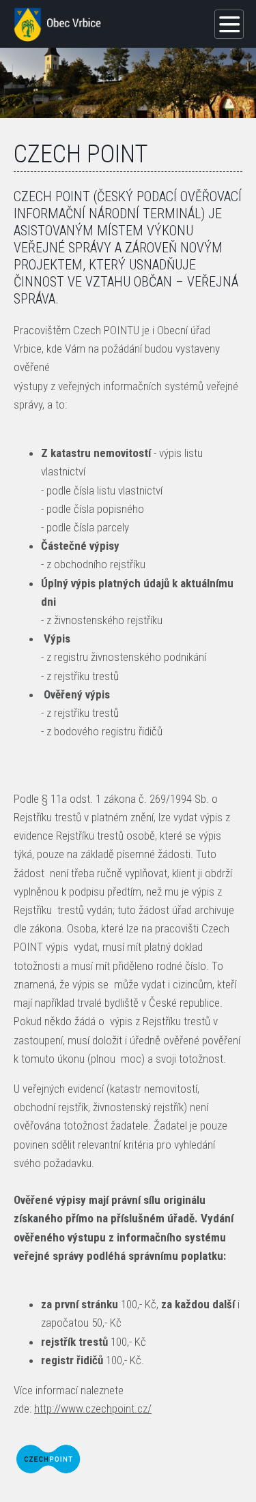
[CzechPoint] (48, 1459)
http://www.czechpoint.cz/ (93, 1408)
